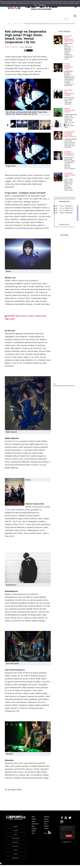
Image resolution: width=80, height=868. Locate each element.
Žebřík (34, 830)
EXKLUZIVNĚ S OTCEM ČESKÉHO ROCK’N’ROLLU (70, 134)
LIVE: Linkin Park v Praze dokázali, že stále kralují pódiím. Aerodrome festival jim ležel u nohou (68, 184)
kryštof (15, 846)
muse (15, 850)
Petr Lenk (28, 47)
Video (33, 821)
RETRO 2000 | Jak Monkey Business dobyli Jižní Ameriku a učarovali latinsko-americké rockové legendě (69, 163)
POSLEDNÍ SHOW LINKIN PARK (69, 175)
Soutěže (34, 828)
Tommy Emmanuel (66, 213)
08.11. (56, 210)
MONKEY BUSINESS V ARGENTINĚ (69, 153)
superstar (15, 838)
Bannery (46, 821)
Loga (45, 823)
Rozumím (42, 5)
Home (9, 23)
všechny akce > (64, 224)
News (20, 23)
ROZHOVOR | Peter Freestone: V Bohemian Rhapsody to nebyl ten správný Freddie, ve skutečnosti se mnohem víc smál (69, 51)
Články (15, 23)
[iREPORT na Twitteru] (66, 817)
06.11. (56, 208)
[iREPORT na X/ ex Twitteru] (15, 7)
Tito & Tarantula (66, 206)
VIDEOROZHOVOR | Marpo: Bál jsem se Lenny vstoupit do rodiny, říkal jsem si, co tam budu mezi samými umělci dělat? (70, 121)
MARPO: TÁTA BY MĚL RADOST (69, 110)
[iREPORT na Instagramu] (19, 7)
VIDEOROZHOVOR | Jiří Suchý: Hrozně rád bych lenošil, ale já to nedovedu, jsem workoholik (70, 143)
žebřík (15, 826)
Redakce (46, 816)
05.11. (56, 206)
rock (15, 834)
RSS (45, 833)
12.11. (56, 213)
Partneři (46, 826)
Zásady (46, 828)
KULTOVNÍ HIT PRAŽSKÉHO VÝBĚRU (69, 92)
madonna (15, 858)
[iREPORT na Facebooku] (9, 7)
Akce (33, 833)
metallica (15, 842)
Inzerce (46, 819)
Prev (7, 125)
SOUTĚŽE (64, 235)
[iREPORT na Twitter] (70, 817)
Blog (33, 826)
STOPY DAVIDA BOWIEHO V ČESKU (69, 66)
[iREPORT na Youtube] (12, 7)
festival (15, 830)
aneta (16, 854)
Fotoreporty (35, 823)
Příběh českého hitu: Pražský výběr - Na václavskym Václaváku (69, 101)
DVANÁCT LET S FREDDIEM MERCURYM (69, 38)
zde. (35, 5)
